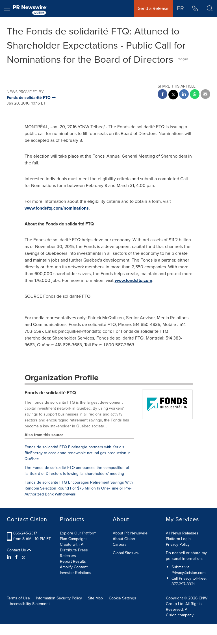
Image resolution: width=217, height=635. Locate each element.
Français (182, 59)
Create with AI (72, 544)
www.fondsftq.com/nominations (57, 208)
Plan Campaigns (74, 539)
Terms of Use (18, 598)
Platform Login (178, 539)
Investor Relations (75, 573)
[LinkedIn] (10, 557)
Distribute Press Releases (74, 553)
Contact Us (17, 550)
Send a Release (153, 8)
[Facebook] (16, 557)
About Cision (124, 539)
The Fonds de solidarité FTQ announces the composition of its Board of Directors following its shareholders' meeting (77, 471)
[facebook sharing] (162, 94)
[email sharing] (205, 94)
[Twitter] (23, 557)
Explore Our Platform (78, 533)
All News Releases (182, 533)
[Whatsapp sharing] (194, 94)
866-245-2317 (25, 533)
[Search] (210, 8)
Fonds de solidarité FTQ (50, 392)
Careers (120, 544)
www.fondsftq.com (133, 280)
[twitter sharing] (173, 95)
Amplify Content (74, 567)
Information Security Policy (59, 598)
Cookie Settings (122, 598)
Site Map (95, 598)
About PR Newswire (130, 533)
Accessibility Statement (30, 604)
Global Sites (123, 553)
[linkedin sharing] (184, 94)
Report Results (73, 561)
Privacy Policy (178, 544)
